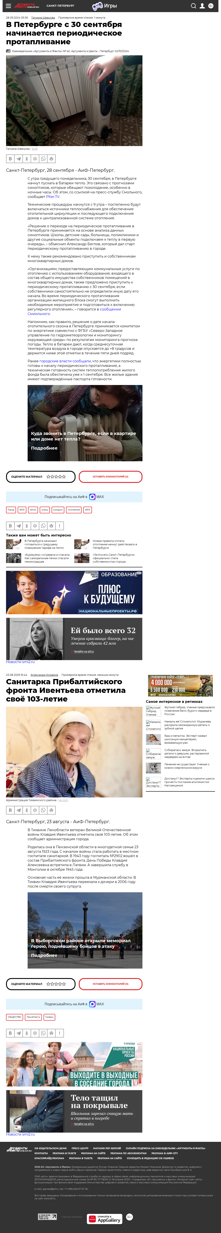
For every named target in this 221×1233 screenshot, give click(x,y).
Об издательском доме (51, 1148)
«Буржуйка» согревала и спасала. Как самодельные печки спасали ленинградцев (47, 558)
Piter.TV (52, 197)
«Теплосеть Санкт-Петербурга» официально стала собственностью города (114, 558)
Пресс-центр (80, 1148)
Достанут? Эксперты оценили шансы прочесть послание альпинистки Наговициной (189, 782)
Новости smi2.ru (20, 662)
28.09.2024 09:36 (17, 17)
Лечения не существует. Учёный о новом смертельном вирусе (187, 766)
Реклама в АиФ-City (165, 1153)
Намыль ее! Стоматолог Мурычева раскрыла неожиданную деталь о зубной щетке (187, 725)
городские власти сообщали (65, 361)
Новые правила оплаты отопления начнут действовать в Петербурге (115, 544)
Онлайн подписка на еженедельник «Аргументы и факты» (165, 1148)
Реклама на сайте (93, 1153)
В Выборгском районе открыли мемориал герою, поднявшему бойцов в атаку (81, 943)
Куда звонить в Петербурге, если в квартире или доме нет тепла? (83, 436)
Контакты (41, 1153)
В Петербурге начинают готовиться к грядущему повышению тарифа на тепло (44, 544)
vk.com (63, 800)
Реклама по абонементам (128, 1153)
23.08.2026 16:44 (16, 674)
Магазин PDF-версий (107, 1148)
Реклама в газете (64, 1153)
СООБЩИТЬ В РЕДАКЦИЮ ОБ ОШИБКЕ (150, 1158)
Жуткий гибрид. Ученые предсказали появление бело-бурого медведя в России (189, 711)
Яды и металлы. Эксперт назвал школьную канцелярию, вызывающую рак (185, 739)
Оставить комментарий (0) (110, 476)
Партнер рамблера (72, 1216)
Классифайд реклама (49, 1158)
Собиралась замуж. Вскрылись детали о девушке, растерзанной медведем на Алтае (186, 753)
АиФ (35, 148)
